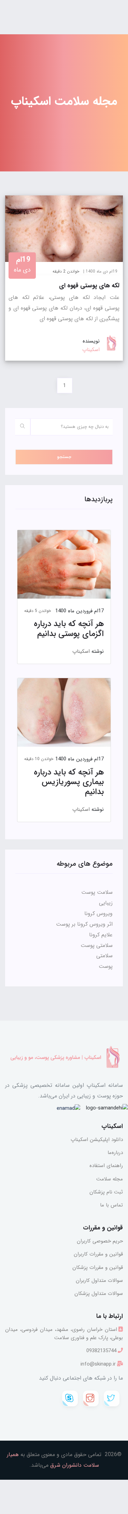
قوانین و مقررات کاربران (98, 1254)
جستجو (64, 456)
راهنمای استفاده (106, 1166)
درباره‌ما (115, 1153)
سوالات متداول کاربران (99, 1280)
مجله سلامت (109, 1179)
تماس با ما (111, 1205)
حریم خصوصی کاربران (100, 1241)
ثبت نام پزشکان (106, 1192)
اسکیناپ (81, 651)
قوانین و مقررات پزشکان (97, 1267)
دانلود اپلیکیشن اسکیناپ (97, 1140)
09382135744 (101, 1351)
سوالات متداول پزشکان (98, 1293)
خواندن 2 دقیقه (66, 271)
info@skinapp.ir (98, 1364)
